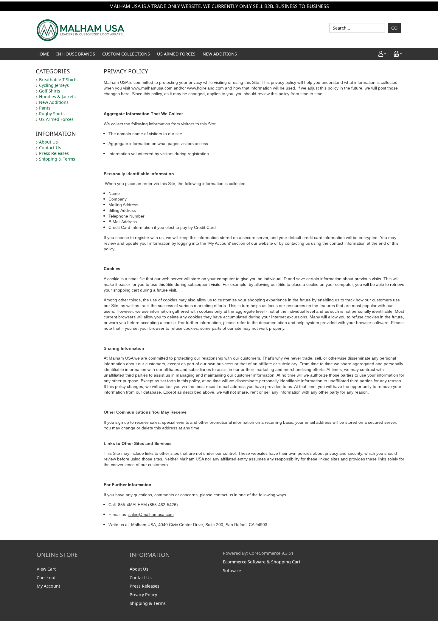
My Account (48, 586)
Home (42, 54)
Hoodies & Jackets (57, 96)
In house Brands (75, 54)
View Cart (46, 569)
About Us (48, 142)
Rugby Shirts (52, 113)
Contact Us (50, 147)
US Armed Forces (176, 54)
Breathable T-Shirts (58, 79)
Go (394, 28)
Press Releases (54, 153)
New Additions (220, 54)
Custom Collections (126, 54)
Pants (44, 108)
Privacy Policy (143, 594)
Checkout (46, 577)
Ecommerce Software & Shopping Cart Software (261, 566)
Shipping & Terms (57, 159)
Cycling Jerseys (54, 85)
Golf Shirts (49, 91)
